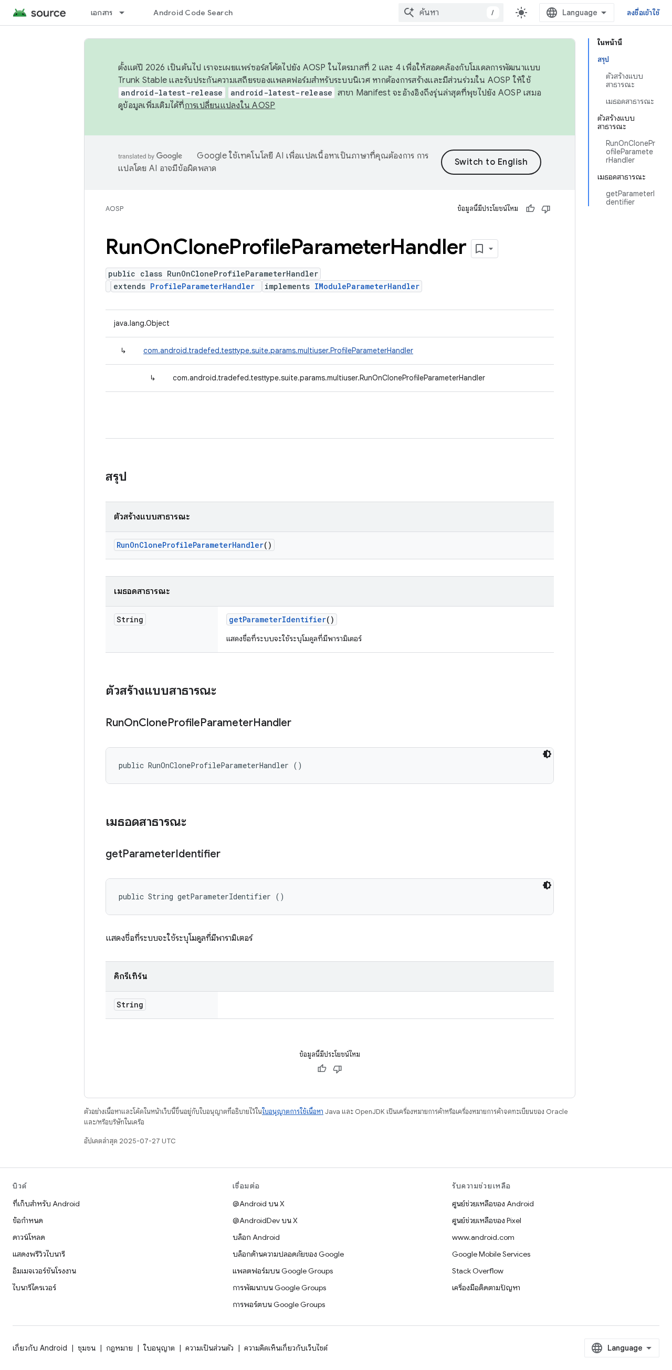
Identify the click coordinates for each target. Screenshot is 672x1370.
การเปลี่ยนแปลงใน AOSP (230, 105)
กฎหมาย (119, 1348)
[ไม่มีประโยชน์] (546, 209)
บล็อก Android (256, 1237)
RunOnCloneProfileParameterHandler (190, 545)
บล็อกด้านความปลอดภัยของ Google (288, 1254)
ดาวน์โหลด (29, 1237)
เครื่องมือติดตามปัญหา (486, 1287)
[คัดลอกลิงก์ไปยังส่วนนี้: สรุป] (137, 477)
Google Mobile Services (491, 1254)
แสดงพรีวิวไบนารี (39, 1254)
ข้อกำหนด (28, 1220)
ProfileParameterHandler (202, 286)
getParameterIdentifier (277, 619)
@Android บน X (259, 1203)
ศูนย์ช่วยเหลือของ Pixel (486, 1220)
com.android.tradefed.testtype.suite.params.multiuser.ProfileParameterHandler (278, 350)
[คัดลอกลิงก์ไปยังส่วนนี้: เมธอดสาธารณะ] (196, 822)
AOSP (114, 208)
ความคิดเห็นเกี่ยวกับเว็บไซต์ (286, 1348)
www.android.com (483, 1237)
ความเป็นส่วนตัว (209, 1348)
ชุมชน (87, 1348)
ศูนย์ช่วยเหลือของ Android (493, 1203)
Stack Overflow (477, 1271)
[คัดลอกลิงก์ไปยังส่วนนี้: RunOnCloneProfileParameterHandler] (301, 723)
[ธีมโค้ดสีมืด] (547, 754)
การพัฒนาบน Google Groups (279, 1287)
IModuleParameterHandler (366, 286)
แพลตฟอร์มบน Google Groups (283, 1271)
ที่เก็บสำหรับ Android (46, 1203)
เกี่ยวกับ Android (40, 1348)
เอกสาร (102, 12)
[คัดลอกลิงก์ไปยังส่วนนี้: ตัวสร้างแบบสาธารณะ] (226, 691)
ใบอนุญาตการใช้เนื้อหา (292, 1111)
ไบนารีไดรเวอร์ (34, 1287)
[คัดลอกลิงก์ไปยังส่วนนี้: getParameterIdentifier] (231, 854)
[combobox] (450, 12)
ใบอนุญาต (159, 1348)
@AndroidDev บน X (265, 1220)
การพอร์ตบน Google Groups (279, 1304)
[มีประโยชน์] (530, 209)
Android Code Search (193, 12)
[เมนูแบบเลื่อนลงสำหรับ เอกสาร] (126, 12)
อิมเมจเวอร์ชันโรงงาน (44, 1271)
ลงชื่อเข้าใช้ (643, 12)
